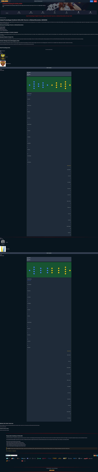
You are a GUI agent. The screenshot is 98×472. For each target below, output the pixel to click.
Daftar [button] (95, 1)
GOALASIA (49, 468)
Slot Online (1, 430)
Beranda (8, 430)
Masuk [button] (91, 1)
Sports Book (4, 430)
